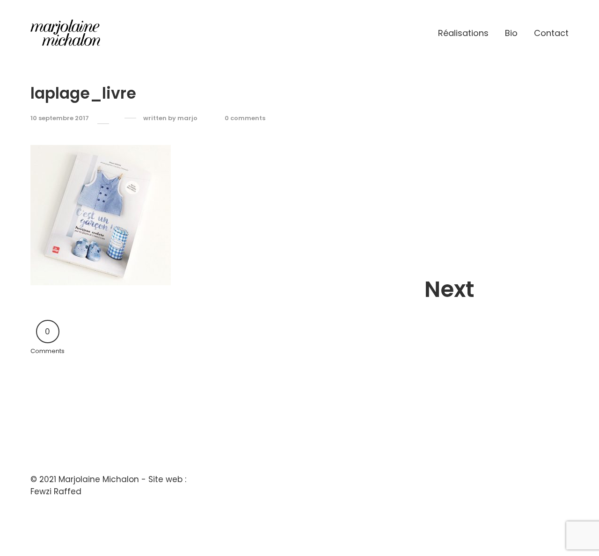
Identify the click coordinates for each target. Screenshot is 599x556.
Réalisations (463, 33)
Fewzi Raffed (55, 491)
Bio (511, 33)
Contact (551, 33)
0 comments (245, 118)
